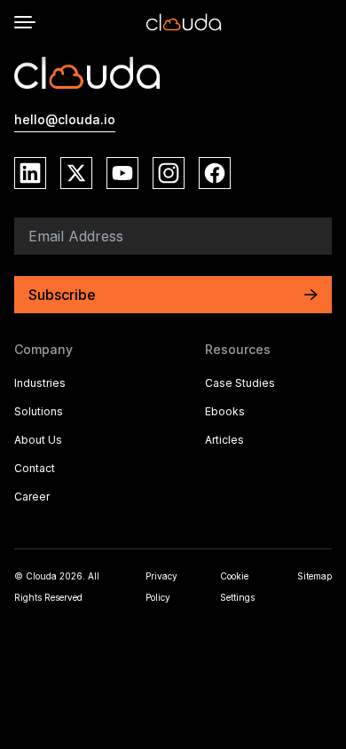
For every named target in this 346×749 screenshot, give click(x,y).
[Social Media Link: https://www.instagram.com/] (169, 173)
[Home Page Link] (183, 22)
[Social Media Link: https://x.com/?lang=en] (76, 173)
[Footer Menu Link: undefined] (268, 470)
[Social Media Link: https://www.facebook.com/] (215, 173)
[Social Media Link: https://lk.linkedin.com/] (30, 173)
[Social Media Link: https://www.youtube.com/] (122, 173)
